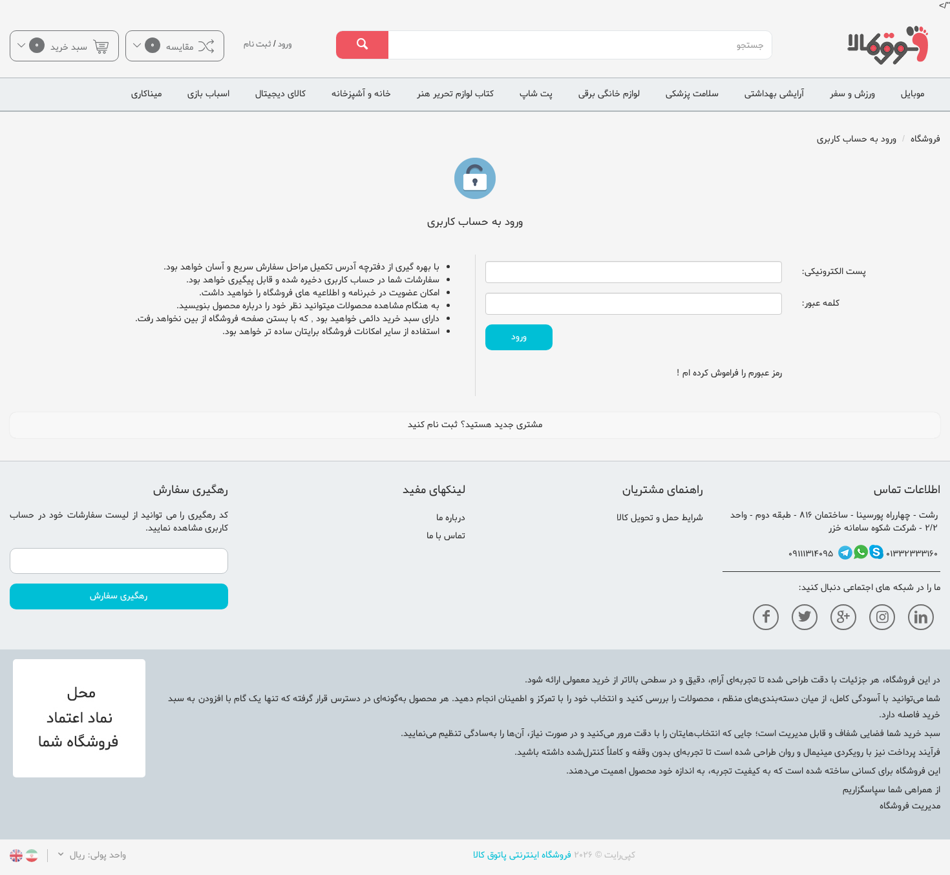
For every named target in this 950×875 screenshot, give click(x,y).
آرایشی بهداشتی (774, 94)
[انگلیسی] (16, 858)
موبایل (912, 94)
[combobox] (580, 45)
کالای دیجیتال (280, 94)
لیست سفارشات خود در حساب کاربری (119, 522)
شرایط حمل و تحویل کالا (660, 518)
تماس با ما (446, 536)
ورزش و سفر (852, 94)
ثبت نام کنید (433, 425)
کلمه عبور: (820, 303)
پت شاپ (536, 94)
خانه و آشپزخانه (361, 94)
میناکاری (146, 94)
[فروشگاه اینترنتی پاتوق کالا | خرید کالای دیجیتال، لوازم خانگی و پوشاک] (870, 45)
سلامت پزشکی (692, 94)
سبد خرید (62, 46)
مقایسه (173, 46)
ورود (284, 44)
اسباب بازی (208, 94)
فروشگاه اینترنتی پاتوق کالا (522, 855)
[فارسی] (30, 858)
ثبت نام (257, 44)
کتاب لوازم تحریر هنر (455, 94)
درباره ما (450, 518)
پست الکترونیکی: (833, 272)
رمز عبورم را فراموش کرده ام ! (729, 373)
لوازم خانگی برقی (609, 94)
